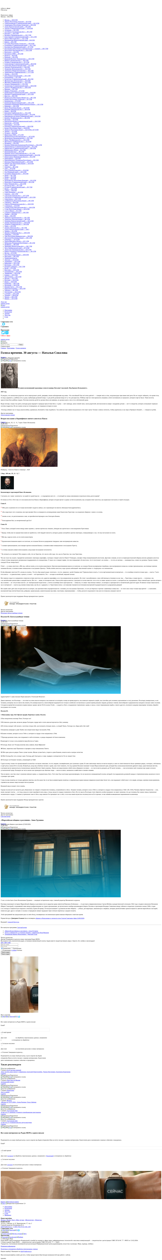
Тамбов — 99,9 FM (10, 214)
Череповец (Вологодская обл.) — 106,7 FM (18, 246)
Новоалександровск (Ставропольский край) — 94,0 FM (22, 155)
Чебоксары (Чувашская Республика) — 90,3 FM (19, 243)
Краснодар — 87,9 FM (11, 123)
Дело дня (4, 302)
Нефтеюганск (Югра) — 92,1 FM (15, 150)
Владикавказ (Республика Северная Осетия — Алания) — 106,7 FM (26, 48)
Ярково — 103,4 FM (10, 298)
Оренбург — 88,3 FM (11, 167)
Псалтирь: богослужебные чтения (11, 613)
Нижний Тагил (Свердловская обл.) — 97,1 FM (19, 153)
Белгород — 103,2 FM (11, 33)
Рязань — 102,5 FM (10, 189)
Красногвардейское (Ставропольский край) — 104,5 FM (22, 121)
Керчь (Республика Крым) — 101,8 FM (16, 108)
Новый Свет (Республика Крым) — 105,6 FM (19, 163)
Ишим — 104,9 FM (10, 282)
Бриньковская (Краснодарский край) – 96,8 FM (19, 40)
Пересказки (10, 1090)
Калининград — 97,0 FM (12, 101)
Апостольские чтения (8, 415)
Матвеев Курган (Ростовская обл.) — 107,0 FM (19, 136)
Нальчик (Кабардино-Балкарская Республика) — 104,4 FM (23, 145)
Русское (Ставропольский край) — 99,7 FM (18, 187)
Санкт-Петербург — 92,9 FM (13, 192)
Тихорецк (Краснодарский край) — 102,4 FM (18, 221)
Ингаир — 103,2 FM (11, 278)
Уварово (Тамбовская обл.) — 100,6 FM (17, 233)
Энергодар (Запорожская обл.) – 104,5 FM (17, 249)
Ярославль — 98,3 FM (11, 256)
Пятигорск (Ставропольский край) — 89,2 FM (19, 182)
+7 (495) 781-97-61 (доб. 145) (21, 1227)
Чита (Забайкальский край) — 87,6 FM (16, 248)
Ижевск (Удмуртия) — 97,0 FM (14, 91)
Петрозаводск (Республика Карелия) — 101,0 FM (20, 180)
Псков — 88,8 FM (10, 179)
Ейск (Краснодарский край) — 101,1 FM (17, 75)
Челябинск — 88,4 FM (11, 244)
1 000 (5, 942)
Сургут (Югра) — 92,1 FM (12, 211)
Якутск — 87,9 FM (10, 253)
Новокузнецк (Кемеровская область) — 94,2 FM (19, 157)
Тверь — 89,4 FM (10, 216)
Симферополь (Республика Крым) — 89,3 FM (19, 200)
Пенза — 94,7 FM (10, 175)
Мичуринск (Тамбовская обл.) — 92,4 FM (17, 141)
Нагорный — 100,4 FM (11, 285)
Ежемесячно (7, 948)
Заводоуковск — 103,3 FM (12, 276)
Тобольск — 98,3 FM (11, 290)
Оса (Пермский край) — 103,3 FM (15, 172)
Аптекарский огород (7, 1082)
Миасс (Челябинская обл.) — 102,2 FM (16, 140)
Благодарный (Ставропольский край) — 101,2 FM (20, 37)
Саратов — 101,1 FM (11, 194)
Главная (3, 348)
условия (13, 950)
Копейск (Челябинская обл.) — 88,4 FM (17, 118)
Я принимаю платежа (12, 950)
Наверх (3, 1202)
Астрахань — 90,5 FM (11, 30)
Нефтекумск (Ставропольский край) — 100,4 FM (20, 148)
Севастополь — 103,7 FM (12, 199)
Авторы (7, 313)
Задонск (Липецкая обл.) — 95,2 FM (16, 84)
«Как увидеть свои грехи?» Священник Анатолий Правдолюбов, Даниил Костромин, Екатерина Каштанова (35, 1072)
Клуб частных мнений (14, 1070)
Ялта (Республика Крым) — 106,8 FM (16, 255)
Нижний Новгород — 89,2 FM (14, 151)
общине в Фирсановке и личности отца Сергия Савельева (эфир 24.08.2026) (60, 918)
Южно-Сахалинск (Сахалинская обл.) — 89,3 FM (20, 251)
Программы (8, 310)
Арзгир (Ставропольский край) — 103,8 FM (18, 28)
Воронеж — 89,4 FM (11, 57)
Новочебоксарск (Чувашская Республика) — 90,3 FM (21, 160)
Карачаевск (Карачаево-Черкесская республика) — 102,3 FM (23, 104)
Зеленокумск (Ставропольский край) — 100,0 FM (20, 86)
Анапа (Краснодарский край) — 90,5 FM (17, 26)
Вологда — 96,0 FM (10, 55)
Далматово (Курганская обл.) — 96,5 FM (17, 69)
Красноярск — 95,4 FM (11, 124)
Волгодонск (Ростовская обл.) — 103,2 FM (18, 50)
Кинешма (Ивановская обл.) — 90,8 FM (17, 109)
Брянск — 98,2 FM (10, 42)
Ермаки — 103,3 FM (11, 275)
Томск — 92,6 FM (10, 226)
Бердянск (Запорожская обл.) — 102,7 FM (17, 35)
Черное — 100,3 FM (10, 297)
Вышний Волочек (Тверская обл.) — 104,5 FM (19, 59)
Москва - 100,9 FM (7, 17)
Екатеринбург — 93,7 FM (12, 77)
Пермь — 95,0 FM (10, 177)
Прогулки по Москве (13, 1080)
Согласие (11, 1038)
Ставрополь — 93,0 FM (12, 206)
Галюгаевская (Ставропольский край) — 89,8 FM (20, 64)
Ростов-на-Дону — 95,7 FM (13, 185)
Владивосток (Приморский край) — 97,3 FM (18, 47)
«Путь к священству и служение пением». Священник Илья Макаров (26, 932)
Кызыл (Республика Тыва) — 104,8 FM (17, 128)
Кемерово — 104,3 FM (11, 106)
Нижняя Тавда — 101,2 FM (13, 287)
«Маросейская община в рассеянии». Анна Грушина (21, 931)
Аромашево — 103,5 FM (12, 261)
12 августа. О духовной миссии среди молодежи (16, 1122)
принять (3, 1258)
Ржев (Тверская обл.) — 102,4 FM (15, 184)
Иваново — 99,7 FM (11, 89)
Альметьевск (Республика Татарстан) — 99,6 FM (20, 25)
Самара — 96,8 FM (10, 190)
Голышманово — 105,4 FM (13, 271)
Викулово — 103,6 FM (11, 270)
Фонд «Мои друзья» (18, 1220)
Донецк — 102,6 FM (11, 74)
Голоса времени (21, 348)
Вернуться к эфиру (7, 15)
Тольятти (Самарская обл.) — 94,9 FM (16, 224)
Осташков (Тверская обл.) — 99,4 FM (16, 173)
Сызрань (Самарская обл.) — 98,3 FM (16, 212)
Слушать (3, 1070)
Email (3, 1025)
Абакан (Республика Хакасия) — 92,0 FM (17, 21)
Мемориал (7, 1215)
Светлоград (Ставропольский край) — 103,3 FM (19, 197)
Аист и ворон (5, 1092)
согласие (11, 1049)
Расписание (8, 312)
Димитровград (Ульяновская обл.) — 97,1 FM (19, 72)
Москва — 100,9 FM (11, 20)
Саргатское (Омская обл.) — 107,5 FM (16, 195)
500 (2, 942)
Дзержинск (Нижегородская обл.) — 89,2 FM (18, 70)
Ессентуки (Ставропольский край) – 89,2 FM (18, 79)
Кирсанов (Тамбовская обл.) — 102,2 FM (17, 113)
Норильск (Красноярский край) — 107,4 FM (18, 162)
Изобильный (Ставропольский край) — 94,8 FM (19, 92)
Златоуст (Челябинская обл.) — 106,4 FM (17, 87)
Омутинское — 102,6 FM (12, 292)
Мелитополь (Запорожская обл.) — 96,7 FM (18, 138)
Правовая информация (8, 1246)
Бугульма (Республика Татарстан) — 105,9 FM (19, 43)
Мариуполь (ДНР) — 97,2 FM (14, 135)
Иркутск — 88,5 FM (10, 96)
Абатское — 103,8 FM (11, 260)
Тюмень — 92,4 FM (10, 231)
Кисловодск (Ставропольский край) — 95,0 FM (19, 114)
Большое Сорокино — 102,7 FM (14, 266)
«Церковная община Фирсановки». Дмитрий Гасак (20, 934)
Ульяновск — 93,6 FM (11, 234)
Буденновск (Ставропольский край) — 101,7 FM (20, 45)
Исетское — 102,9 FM (11, 280)
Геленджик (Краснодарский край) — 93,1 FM (19, 65)
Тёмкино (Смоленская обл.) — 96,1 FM (17, 217)
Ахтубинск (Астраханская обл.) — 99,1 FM (18, 32)
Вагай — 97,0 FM (10, 268)
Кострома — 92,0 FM (11, 119)
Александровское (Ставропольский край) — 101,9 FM (21, 23)
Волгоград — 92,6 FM (11, 52)
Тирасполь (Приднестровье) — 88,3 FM (17, 219)
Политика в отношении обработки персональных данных (19, 1249)
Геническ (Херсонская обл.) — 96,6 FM (17, 67)
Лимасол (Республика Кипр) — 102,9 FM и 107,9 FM (21, 130)
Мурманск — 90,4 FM (11, 143)
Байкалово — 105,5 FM (11, 263)
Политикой (6, 1040)
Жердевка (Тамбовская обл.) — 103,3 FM (17, 82)
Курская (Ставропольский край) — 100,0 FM (18, 126)
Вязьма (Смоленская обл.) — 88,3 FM (16, 60)
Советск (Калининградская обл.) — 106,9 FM (19, 204)
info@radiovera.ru (6, 1227)
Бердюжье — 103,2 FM (11, 265)
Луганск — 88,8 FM (10, 133)
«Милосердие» (29, 1220)
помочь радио (5, 303)
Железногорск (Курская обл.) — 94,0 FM (17, 81)
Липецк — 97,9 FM (10, 131)
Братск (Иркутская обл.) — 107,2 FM (16, 38)
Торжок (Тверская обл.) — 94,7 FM (15, 228)
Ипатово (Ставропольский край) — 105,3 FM (19, 94)
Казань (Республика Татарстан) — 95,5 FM (18, 99)
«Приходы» (38, 1220)
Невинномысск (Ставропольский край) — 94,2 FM (20, 146)
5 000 (8, 942)
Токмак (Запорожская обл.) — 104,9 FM (17, 222)
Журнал (9, 1100)
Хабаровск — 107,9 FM (12, 239)
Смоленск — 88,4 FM (11, 202)
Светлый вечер (5, 816)
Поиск (21, 344)
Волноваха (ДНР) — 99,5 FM (13, 54)
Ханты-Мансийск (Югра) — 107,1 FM (16, 241)
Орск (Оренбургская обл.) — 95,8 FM (16, 170)
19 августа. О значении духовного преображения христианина (21, 1112)
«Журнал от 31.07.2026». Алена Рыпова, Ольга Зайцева (18, 1102)
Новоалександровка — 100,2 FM (14, 288)
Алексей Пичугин (13, 922)
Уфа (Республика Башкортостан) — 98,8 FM (18, 236)
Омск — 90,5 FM (9, 165)
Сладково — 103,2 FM (11, 293)
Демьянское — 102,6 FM (12, 273)
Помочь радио (6, 952)
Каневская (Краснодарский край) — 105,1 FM (19, 103)
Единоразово (17, 948)
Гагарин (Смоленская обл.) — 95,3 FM (16, 62)
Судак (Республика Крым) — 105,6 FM (16, 209)
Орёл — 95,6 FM (9, 168)
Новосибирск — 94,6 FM (12, 158)
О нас (6, 317)
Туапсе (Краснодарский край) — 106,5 (16, 229)
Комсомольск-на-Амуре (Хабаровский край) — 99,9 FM (22, 116)
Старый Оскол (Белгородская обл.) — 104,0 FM (19, 207)
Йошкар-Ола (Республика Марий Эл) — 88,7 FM (20, 97)
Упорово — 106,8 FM (11, 295)
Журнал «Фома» (6, 1220)
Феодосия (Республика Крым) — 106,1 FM (18, 238)
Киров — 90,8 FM (10, 111)
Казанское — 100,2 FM (11, 283)
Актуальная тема (12, 1110)
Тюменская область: (10, 258)
